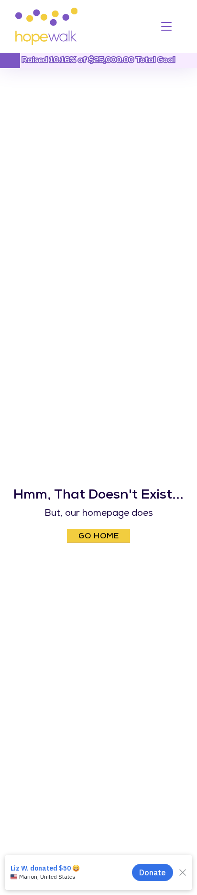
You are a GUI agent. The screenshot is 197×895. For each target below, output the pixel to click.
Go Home (98, 537)
